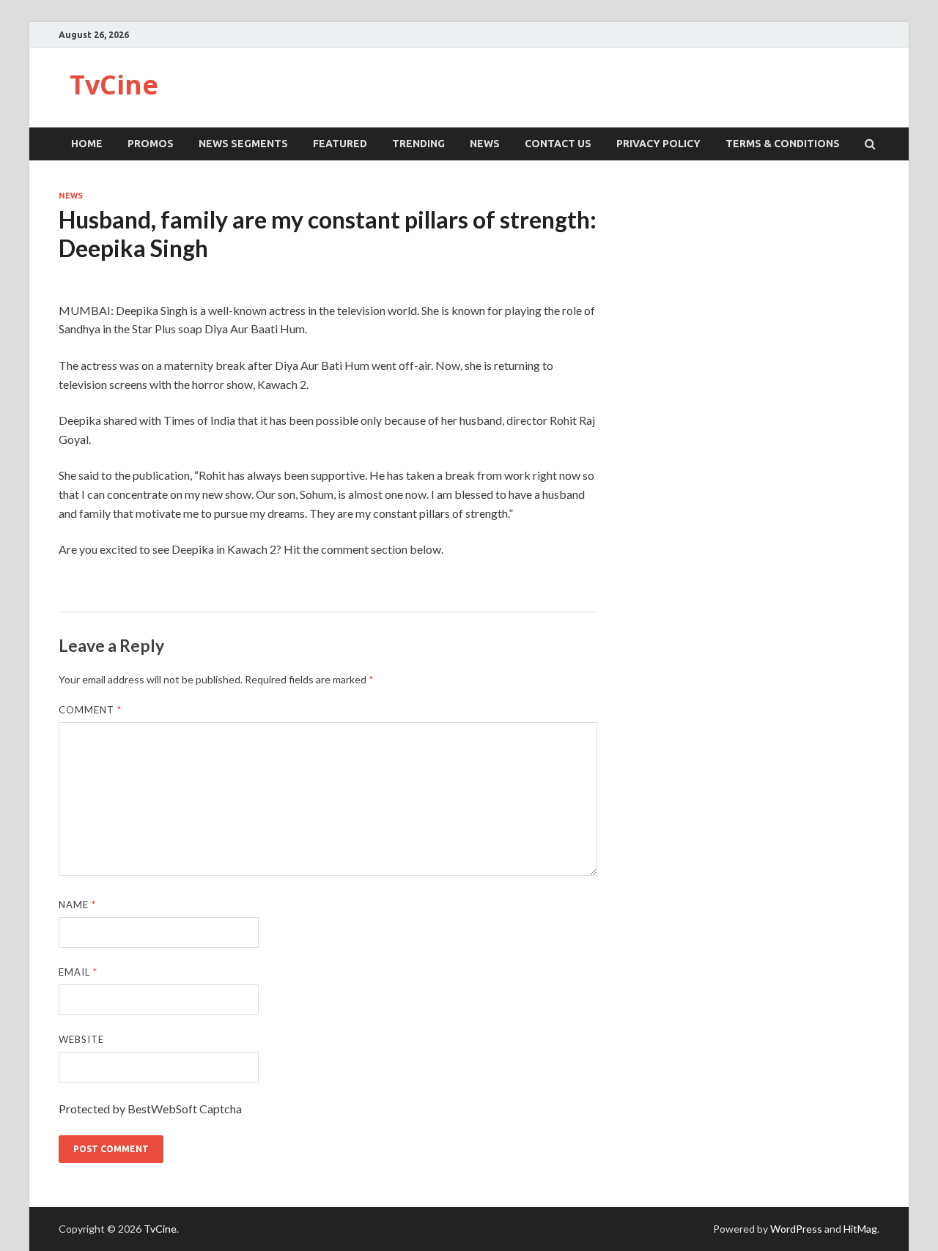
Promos (151, 143)
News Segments (243, 143)
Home (87, 143)
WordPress (796, 1228)
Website (81, 1039)
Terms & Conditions (782, 143)
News (485, 143)
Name (77, 904)
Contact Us (558, 143)
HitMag (860, 1228)
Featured (340, 143)
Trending (418, 143)
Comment (90, 710)
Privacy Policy (658, 143)
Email (78, 972)
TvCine (114, 85)
